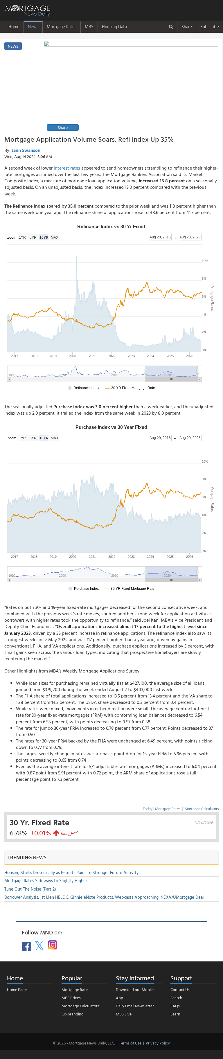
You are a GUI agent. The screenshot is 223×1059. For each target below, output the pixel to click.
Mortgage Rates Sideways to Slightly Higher (45, 880)
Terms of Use (130, 1043)
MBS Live (124, 1014)
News (33, 26)
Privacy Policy (158, 1043)
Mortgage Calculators (202, 809)
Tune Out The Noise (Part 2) (30, 889)
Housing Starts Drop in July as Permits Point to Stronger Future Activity (71, 872)
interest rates (67, 167)
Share (186, 26)
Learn (175, 1014)
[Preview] (131, 86)
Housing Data (114, 26)
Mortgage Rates (61, 26)
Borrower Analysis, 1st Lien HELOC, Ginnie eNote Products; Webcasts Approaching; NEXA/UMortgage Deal (104, 897)
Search (176, 998)
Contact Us (180, 989)
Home (13, 26)
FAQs (175, 1006)
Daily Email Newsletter (135, 1006)
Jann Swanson (26, 150)
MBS (89, 26)
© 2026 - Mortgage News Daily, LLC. (84, 1043)
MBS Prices (71, 998)
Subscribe (209, 26)
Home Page (17, 989)
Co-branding (73, 1014)
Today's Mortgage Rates (161, 809)
